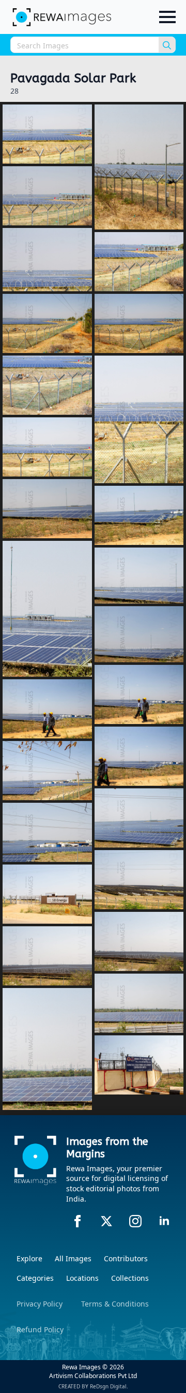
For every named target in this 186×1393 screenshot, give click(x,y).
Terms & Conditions (115, 1304)
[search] (167, 45)
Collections (130, 1278)
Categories (35, 1278)
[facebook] (77, 1221)
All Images (73, 1258)
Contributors (126, 1258)
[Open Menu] (167, 17)
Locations (82, 1278)
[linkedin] (164, 1221)
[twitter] (106, 1221)
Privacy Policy (40, 1304)
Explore (29, 1258)
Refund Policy (40, 1329)
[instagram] (135, 1221)
